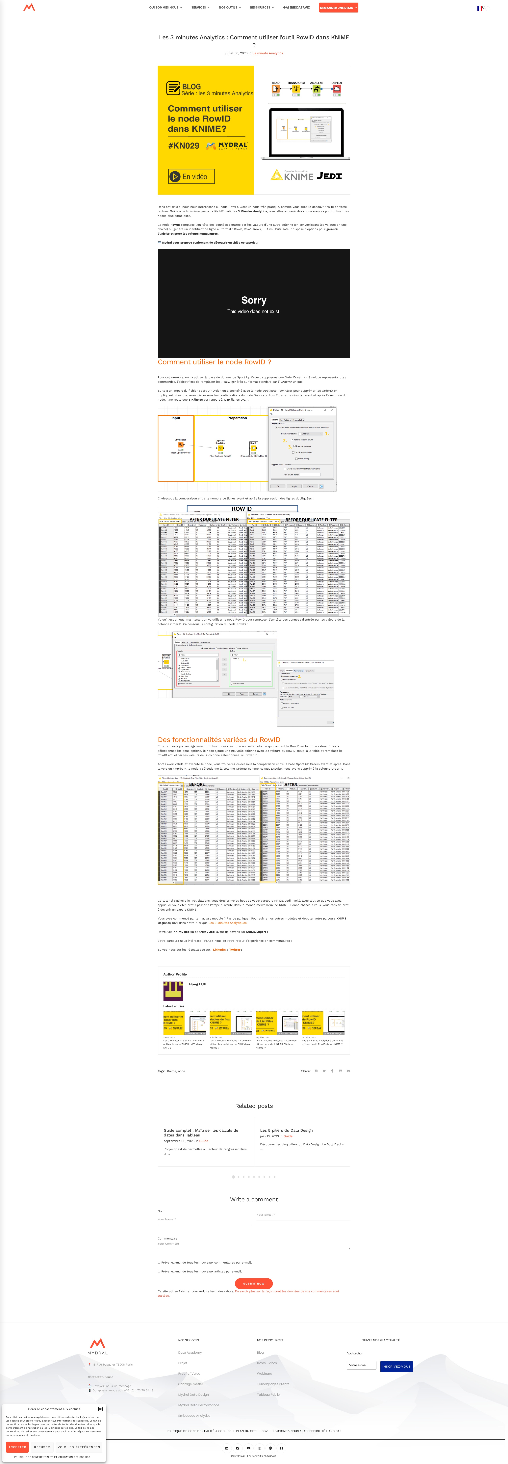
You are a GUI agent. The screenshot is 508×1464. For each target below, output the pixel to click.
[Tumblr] (332, 1071)
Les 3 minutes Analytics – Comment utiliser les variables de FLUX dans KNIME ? (230, 1044)
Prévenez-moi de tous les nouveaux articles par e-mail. (201, 1271)
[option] (487, 8)
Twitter (234, 949)
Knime (171, 1071)
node (181, 1071)
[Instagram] (260, 1448)
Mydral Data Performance (198, 1405)
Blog (260, 1352)
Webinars (264, 1373)
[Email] (348, 1071)
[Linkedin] (340, 1071)
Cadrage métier (190, 1384)
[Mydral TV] (249, 1448)
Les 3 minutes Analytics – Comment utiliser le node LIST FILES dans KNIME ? (276, 1044)
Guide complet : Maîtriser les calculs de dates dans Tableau (201, 1132)
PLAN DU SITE (246, 1431)
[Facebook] (316, 1071)
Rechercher (355, 1353)
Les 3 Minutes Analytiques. (228, 923)
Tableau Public (268, 1394)
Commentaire (167, 1238)
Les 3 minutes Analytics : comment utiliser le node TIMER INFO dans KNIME (183, 1044)
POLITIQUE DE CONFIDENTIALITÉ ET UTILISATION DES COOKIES (52, 1457)
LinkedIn (219, 949)
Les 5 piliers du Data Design (286, 1130)
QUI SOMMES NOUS (163, 7)
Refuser (42, 1447)
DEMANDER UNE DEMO (336, 8)
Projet (183, 1363)
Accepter (17, 1447)
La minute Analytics (267, 53)
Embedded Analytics (194, 1415)
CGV (265, 1431)
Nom (161, 1211)
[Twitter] (324, 1071)
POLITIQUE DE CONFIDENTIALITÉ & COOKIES (200, 1431)
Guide (203, 1141)
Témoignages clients (273, 1384)
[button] (100, 1409)
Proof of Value (189, 1373)
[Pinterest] (270, 1448)
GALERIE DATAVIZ (296, 7)
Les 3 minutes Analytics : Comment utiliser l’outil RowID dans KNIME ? (322, 1042)
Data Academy (190, 1352)
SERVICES (198, 7)
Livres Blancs (267, 1363)
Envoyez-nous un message (111, 1386)
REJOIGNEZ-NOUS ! (286, 1431)
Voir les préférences (79, 1447)
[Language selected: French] (483, 734)
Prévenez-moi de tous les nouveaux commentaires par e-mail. (206, 1262)
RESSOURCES (260, 7)
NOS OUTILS (228, 7)
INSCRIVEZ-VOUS (396, 1366)
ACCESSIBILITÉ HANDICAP (322, 1431)
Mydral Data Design (193, 1394)
